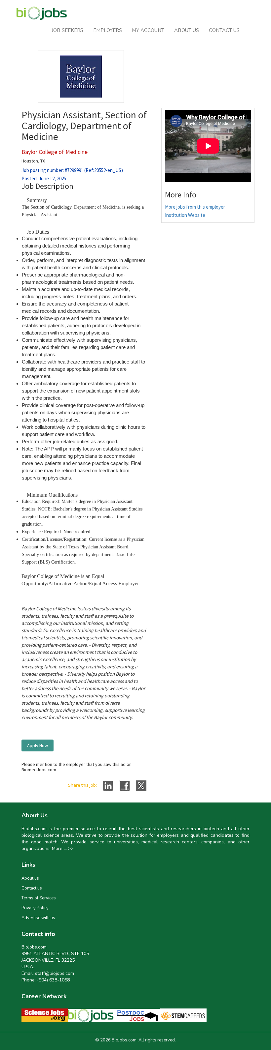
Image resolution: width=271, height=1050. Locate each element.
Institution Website (185, 215)
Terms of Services (38, 898)
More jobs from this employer (195, 207)
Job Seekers (67, 30)
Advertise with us (38, 918)
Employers (107, 30)
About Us (186, 30)
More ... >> (62, 848)
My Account (148, 30)
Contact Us (224, 30)
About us (30, 878)
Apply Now (37, 745)
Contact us (31, 888)
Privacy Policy (35, 908)
